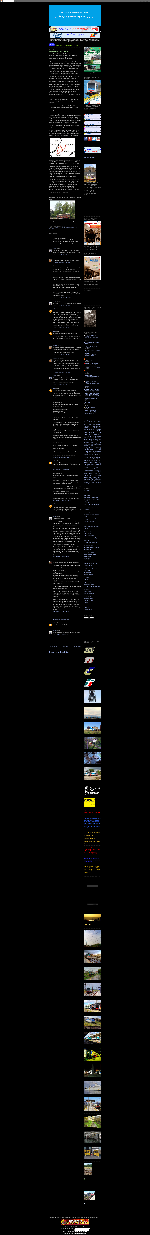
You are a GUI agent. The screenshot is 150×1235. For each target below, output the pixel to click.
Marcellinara (91, 451)
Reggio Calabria (90, 462)
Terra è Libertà (88, 375)
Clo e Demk (86, 502)
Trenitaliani (86, 604)
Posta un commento (53, 638)
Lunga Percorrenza (95, 447)
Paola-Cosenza (87, 455)
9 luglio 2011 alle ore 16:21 (62, 372)
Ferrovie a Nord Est (88, 533)
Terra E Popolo (88, 402)
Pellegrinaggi (93, 455)
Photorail (86, 579)
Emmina (91, 430)
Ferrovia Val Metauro (88, 523)
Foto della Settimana (90, 436)
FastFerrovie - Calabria (89, 521)
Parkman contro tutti (88, 574)
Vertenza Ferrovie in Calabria (94, 482)
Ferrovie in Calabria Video (91, 363)
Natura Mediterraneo (88, 565)
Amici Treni (86, 493)
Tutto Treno (86, 607)
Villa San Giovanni (88, 483)
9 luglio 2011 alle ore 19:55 (62, 384)
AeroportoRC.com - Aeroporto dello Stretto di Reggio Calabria (92, 352)
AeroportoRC (86, 490)
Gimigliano (92, 437)
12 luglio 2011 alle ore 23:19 (62, 634)
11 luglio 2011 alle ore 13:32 (62, 611)
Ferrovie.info (86, 540)
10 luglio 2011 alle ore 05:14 (62, 457)
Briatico (85, 421)
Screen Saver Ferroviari (89, 584)
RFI (85, 464)
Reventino (98, 462)
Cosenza (89, 429)
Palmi (96, 454)
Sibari (97, 467)
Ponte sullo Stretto (87, 457)
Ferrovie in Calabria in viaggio (90, 537)
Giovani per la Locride (88, 545)
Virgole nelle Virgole (88, 611)
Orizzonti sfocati (89, 359)
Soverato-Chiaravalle (88, 470)
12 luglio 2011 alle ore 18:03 (62, 627)
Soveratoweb (86, 589)
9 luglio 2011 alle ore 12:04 (62, 342)
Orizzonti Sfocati (87, 572)
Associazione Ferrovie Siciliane (91, 497)
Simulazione (86, 468)
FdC (54, 308)
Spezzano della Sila (88, 471)
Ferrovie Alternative (90, 407)
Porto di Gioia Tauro (96, 457)
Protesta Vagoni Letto (95, 460)
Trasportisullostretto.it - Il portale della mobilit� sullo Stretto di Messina (92, 412)
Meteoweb (86, 561)
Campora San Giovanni (94, 421)
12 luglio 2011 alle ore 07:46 (62, 619)
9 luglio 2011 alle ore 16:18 (62, 354)
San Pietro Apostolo (96, 465)
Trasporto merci (88, 475)
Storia (99, 471)
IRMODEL (86, 551)
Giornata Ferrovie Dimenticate (91, 439)
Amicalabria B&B (87, 492)
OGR (90, 454)
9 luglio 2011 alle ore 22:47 (62, 399)
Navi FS (85, 567)
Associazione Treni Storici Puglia (91, 499)
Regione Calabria (87, 582)
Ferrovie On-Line (87, 530)
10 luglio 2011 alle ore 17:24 (62, 513)
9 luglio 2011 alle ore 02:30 (62, 297)
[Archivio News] (52, 45)
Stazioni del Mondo (88, 591)
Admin (54, 248)
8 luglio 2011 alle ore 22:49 (62, 245)
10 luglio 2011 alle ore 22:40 (62, 556)
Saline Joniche (87, 465)
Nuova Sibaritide (87, 570)
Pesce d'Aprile (98, 455)
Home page (65, 646)
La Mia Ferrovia (87, 556)
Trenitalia (94, 479)
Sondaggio (92, 468)
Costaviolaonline (87, 512)
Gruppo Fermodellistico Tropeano (91, 547)
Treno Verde (91, 480)
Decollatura (86, 430)
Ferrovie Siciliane (87, 531)
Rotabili (98, 464)
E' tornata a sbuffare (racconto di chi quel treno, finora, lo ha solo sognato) (92, 385)
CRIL (94, 429)
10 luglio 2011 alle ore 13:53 (62, 500)
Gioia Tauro (71, 227)
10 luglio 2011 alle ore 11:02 (62, 469)
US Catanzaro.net (88, 609)
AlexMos (55, 560)
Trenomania (86, 605)
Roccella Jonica (90, 464)
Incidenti (92, 442)
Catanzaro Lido (96, 424)
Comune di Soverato (88, 511)
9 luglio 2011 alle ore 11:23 (61, 305)
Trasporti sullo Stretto (88, 598)
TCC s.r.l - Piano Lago (89, 593)
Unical (99, 480)
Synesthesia (88, 370)
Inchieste (86, 442)
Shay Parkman (56, 258)
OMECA (93, 454)
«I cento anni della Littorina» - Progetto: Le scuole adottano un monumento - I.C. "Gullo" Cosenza (92, 366)
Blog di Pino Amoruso (88, 501)
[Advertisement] (67, 642)
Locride (85, 447)
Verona (85, 482)
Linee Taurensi (97, 445)
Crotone (98, 429)
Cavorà (88, 427)
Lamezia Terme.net (88, 558)
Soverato (99, 468)
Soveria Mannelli (97, 470)
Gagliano (87, 437)
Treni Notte (97, 477)
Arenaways (86, 420)
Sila (100, 467)
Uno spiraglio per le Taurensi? (59, 51)
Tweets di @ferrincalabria (89, 157)
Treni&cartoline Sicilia (88, 600)
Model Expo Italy (96, 452)
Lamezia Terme (88, 445)
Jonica (98, 444)
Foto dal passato (96, 434)
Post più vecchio (77, 646)
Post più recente (53, 646)
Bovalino (92, 420)
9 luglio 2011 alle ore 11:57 (61, 327)
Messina (89, 452)
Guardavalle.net (87, 549)
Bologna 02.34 (88, 372)
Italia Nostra (93, 444)
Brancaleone (98, 420)
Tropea (95, 480)
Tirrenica (90, 473)
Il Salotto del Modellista (89, 552)
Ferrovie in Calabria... (59, 652)
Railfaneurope (87, 581)
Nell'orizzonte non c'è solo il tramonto (92, 568)
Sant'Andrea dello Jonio (89, 467)
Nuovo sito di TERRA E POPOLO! (92, 404)
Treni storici (87, 479)
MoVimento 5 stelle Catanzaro (90, 563)
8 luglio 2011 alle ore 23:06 (62, 254)
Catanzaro (86, 423)
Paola (99, 454)
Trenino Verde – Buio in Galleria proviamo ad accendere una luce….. (92, 398)
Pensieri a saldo (88, 360)
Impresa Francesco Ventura (93, 440)
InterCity (98, 442)
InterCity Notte (87, 444)
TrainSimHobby (87, 595)
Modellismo (86, 454)
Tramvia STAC (98, 473)
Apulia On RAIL (87, 495)
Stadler (95, 471)
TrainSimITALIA (87, 596)
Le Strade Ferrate (87, 560)
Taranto (85, 473)
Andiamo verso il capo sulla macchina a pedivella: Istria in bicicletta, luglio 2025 (91, 346)
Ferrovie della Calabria (61, 227)
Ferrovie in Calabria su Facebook (91, 538)
